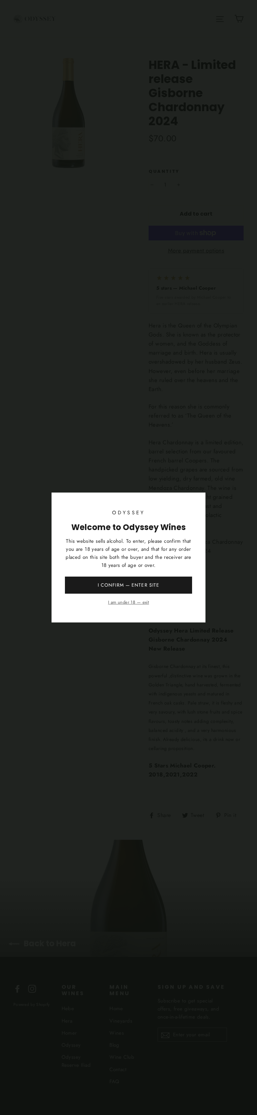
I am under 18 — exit (128, 602)
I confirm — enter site (129, 585)
